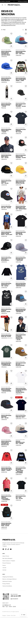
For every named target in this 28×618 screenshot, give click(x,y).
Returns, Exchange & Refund (9, 579)
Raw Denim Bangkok (7, 558)
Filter (4, 29)
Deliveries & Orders (7, 581)
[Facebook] (3, 549)
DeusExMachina (5, 153)
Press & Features (6, 563)
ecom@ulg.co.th (6, 605)
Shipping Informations (7, 576)
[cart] (26, 5)
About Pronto (5, 556)
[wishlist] (22, 5)
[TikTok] (8, 549)
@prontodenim (14, 598)
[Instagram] (6, 549)
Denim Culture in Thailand (8, 560)
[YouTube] (11, 549)
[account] (24, 5)
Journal (4, 567)
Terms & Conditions (7, 586)
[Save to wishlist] (11, 33)
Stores (4, 565)
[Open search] (5, 5)
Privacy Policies (6, 583)
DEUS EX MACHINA (5, 49)
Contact (4, 570)
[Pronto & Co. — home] (13, 5)
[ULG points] (23, 5)
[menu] (2, 5)
